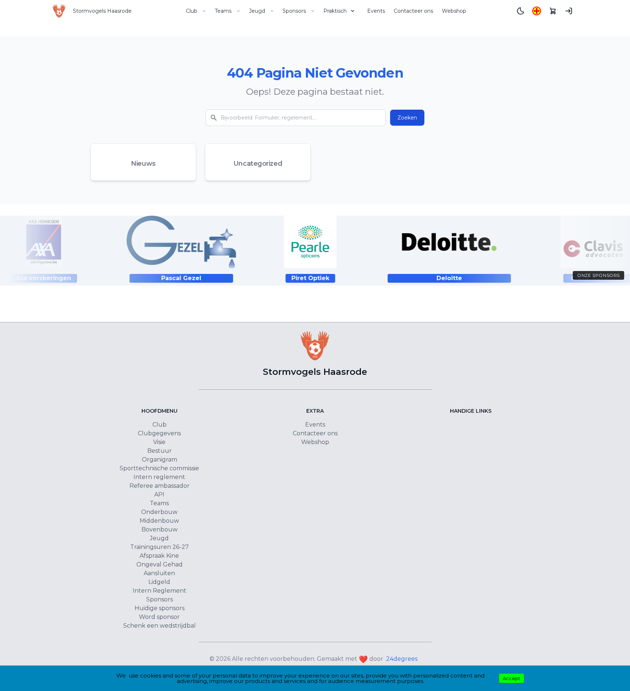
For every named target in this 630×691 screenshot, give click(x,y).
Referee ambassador (159, 485)
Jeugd (257, 11)
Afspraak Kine (159, 555)
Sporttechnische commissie (159, 468)
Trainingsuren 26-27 (159, 546)
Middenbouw (159, 520)
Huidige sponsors (159, 608)
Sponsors (294, 11)
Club (191, 11)
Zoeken (407, 117)
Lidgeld (159, 581)
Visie (159, 442)
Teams (223, 11)
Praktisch (335, 11)
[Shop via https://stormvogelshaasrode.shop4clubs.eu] (552, 11)
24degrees (401, 658)
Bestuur (159, 450)
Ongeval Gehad (159, 564)
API (159, 494)
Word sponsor (159, 616)
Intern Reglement (159, 590)
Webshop (454, 11)
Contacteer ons (413, 11)
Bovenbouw (159, 529)
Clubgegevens (159, 433)
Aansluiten (159, 573)
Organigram (159, 459)
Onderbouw (159, 512)
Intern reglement (159, 477)
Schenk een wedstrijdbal (159, 625)
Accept (511, 678)
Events (376, 11)
